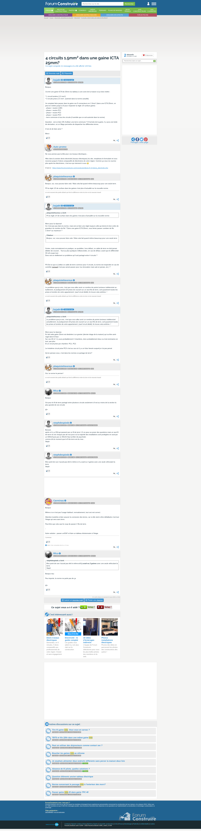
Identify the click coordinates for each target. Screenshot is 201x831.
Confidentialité (144, 824)
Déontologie (128, 824)
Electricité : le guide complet (71, 639)
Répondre (68, 73)
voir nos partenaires (59, 812)
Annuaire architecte (114, 15)
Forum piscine (142, 15)
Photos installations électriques (107, 640)
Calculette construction (106, 824)
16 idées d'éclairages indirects (88, 640)
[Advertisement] (100, 35)
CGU (115, 824)
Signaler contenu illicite (78, 824)
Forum (48, 10)
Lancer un (73, 600)
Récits (61, 10)
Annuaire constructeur (58, 15)
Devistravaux (127, 10)
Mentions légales (92, 824)
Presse (121, 824)
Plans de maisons (115, 10)
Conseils (82, 10)
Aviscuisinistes (151, 10)
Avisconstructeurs (139, 10)
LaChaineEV (49, 812)
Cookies (152, 824)
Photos (72, 10)
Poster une (95, 600)
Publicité (135, 824)
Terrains (102, 10)
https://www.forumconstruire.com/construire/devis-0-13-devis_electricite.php (80, 168)
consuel (55, 267)
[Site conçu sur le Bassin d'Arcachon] (52, 825)
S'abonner (149, 55)
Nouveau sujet (54, 73)
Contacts (67, 824)
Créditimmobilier (93, 10)
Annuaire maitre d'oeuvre (86, 15)
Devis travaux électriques (53, 639)
